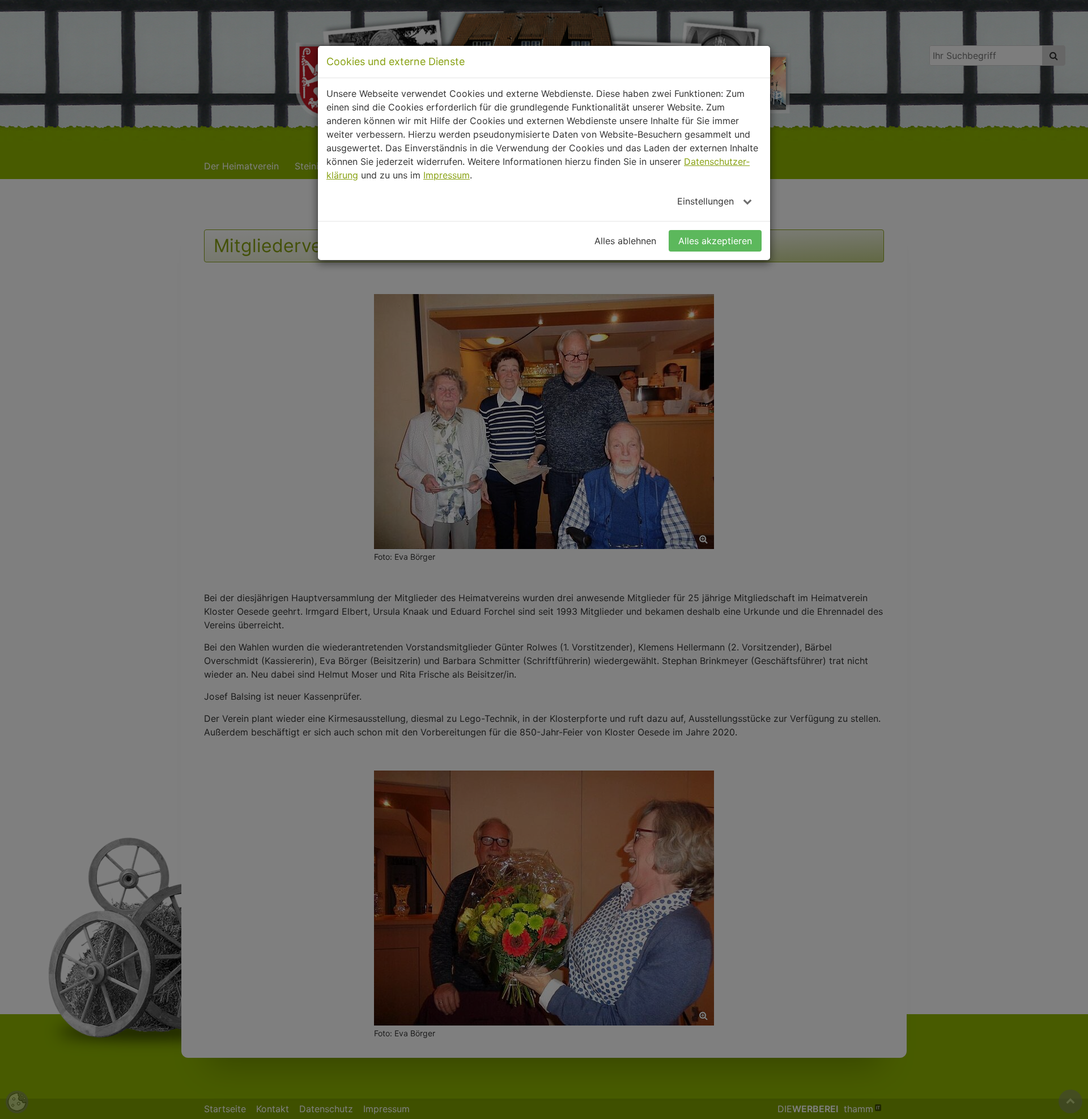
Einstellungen (707, 201)
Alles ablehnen (625, 240)
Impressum (446, 175)
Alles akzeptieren (715, 240)
